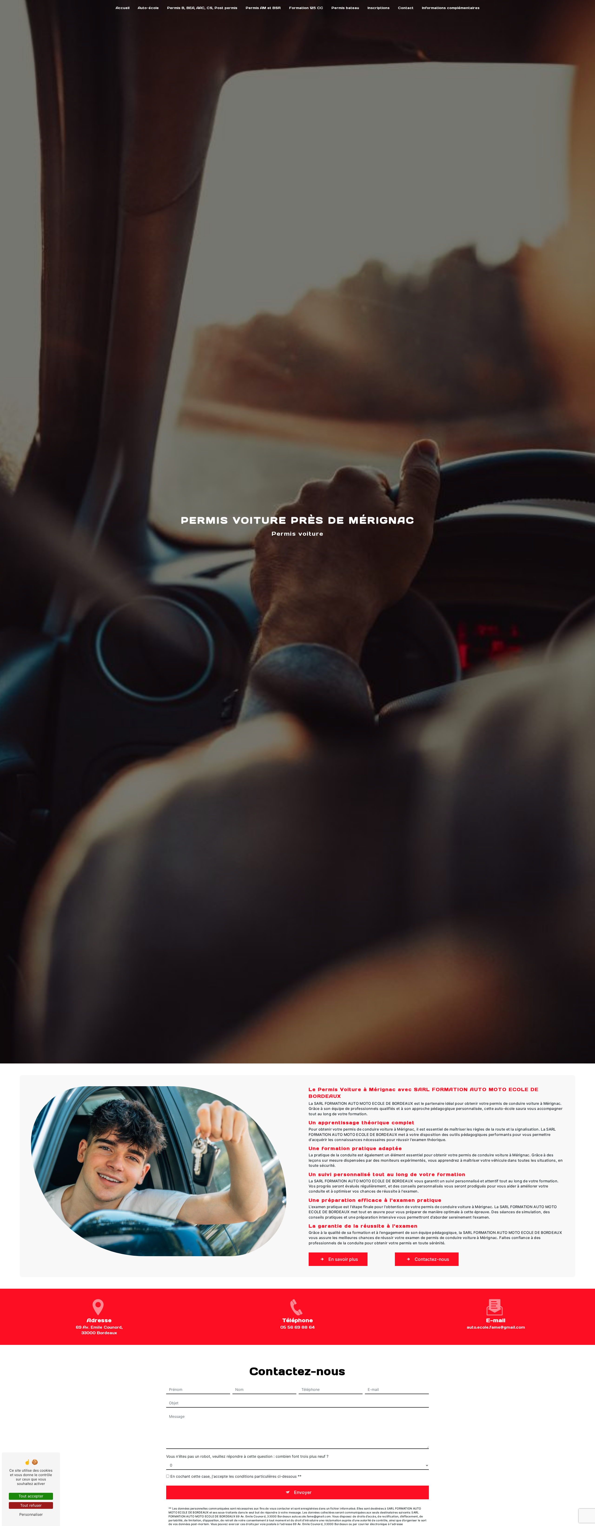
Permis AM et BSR (263, 8)
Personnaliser (31, 1514)
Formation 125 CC (306, 8)
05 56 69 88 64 (297, 1327)
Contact (405, 8)
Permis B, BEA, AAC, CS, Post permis (202, 8)
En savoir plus (343, 1259)
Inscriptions (378, 8)
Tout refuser (31, 1505)
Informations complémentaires (450, 8)
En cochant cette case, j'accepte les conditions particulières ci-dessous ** (235, 1476)
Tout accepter (31, 1496)
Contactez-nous (432, 1259)
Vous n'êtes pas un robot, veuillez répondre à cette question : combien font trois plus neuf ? (247, 1456)
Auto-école (148, 8)
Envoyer (302, 1492)
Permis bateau (345, 8)
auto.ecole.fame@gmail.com (496, 1327)
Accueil (122, 8)
